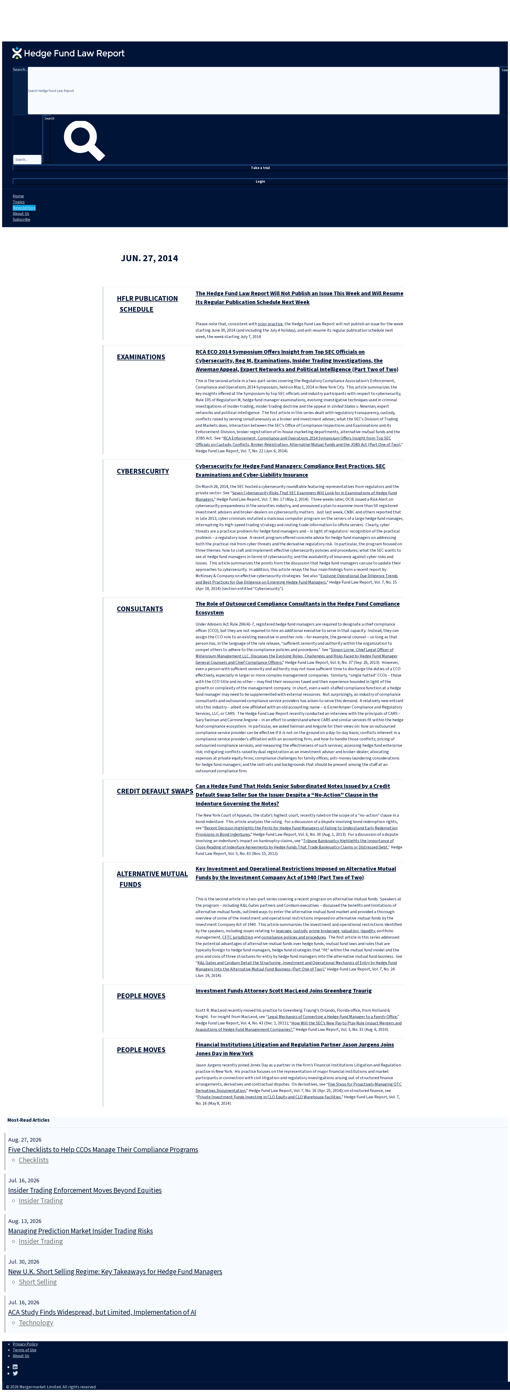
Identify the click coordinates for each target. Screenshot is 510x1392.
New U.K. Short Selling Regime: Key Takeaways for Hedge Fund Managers (115, 1272)
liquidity (367, 931)
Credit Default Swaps (155, 791)
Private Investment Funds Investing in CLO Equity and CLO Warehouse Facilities (269, 1097)
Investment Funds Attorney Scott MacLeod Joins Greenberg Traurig (284, 990)
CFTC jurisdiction (237, 937)
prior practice (270, 324)
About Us (21, 214)
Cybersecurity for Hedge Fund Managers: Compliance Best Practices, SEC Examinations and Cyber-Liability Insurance (290, 470)
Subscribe (21, 219)
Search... (20, 70)
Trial (260, 167)
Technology (36, 1323)
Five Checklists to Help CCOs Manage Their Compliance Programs (103, 1150)
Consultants (140, 609)
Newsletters (24, 208)
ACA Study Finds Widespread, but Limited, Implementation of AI (102, 1312)
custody (300, 931)
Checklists (34, 1160)
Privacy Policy (25, 1344)
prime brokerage (324, 931)
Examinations (141, 357)
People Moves (141, 996)
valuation (350, 931)
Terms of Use (24, 1350)
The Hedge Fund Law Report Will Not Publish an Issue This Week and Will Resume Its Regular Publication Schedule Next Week (299, 297)
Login (260, 181)
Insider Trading (41, 1201)
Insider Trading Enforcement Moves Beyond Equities (85, 1190)
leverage (283, 931)
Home (18, 196)
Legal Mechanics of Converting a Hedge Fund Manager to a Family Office (332, 1017)
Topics (19, 202)
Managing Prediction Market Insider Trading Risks (80, 1231)
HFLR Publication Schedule (147, 304)
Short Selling (38, 1282)
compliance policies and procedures (293, 937)
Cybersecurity (143, 471)
